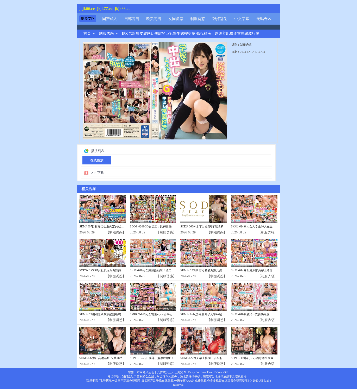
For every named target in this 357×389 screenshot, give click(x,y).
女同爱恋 (175, 19)
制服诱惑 (197, 19)
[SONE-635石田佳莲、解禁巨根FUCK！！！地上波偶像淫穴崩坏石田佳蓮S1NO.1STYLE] (153, 341)
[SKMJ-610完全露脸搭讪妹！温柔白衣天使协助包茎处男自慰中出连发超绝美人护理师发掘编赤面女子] (153, 253)
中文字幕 (241, 19)
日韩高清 (131, 19)
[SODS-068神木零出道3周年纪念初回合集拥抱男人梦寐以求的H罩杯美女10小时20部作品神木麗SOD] (203, 209)
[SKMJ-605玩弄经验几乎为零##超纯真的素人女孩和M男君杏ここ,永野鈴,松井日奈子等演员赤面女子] (203, 297)
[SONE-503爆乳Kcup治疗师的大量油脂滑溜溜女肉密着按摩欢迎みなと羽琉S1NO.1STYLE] (254, 341)
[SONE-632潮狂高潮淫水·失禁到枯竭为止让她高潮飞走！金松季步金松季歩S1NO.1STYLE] (102, 341)
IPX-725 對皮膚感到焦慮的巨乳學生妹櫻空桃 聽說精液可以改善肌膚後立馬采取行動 (190, 34)
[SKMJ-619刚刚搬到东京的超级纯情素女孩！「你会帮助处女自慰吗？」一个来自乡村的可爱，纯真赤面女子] (102, 297)
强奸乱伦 (219, 19)
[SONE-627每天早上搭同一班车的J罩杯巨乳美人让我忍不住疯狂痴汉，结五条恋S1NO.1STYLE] (203, 341)
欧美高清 (153, 19)
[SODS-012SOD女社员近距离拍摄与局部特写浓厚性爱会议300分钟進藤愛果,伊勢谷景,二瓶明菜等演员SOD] (102, 253)
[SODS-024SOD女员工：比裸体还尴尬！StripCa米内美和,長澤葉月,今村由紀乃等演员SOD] (153, 209)
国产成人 (109, 19)
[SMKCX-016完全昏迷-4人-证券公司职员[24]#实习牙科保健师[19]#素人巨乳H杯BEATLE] (153, 297)
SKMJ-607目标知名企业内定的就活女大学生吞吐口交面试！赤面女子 (123, 226)
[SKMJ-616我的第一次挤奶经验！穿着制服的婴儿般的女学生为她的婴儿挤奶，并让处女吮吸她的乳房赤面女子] (254, 297)
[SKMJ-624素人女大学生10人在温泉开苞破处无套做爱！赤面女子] (254, 209)
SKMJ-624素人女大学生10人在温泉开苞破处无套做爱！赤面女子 (272, 226)
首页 (87, 34)
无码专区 (263, 19)
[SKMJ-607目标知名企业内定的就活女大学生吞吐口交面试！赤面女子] (102, 209)
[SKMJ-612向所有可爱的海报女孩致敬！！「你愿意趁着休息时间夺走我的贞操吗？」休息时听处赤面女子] (203, 253)
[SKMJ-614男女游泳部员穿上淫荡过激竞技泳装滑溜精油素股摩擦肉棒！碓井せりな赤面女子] (254, 253)
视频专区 (88, 18)
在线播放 (97, 160)
